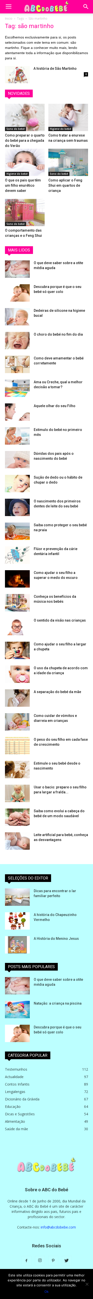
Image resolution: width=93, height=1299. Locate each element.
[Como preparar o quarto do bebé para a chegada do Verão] (25, 117)
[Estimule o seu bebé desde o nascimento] (17, 769)
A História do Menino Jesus (56, 939)
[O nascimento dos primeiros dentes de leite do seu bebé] (17, 507)
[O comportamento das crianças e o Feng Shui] (25, 212)
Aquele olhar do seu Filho (54, 406)
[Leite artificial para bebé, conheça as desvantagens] (17, 841)
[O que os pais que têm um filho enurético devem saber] (25, 162)
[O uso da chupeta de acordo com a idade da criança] (17, 674)
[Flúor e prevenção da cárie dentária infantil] (17, 555)
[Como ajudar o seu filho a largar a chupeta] (17, 650)
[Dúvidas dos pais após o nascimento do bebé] (17, 459)
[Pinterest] (53, 1261)
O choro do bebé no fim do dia (58, 334)
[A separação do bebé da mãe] (17, 698)
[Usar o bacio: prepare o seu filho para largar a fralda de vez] (17, 793)
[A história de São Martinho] (17, 74)
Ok (46, 1292)
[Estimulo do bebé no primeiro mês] (17, 436)
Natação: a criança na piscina (58, 1003)
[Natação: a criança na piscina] (17, 1009)
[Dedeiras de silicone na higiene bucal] (17, 316)
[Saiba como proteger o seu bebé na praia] (17, 531)
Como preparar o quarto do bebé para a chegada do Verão (25, 140)
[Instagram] (40, 1261)
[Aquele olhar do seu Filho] (17, 412)
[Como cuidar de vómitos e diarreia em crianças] (17, 722)
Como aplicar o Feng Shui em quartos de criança (65, 185)
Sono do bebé (15, 129)
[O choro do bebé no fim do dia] (17, 340)
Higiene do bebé (60, 129)
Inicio (8, 18)
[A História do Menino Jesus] (17, 944)
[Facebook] (26, 1261)
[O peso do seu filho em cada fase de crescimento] (17, 745)
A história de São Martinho (55, 68)
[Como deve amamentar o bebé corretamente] (17, 364)
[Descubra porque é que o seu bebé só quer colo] (17, 293)
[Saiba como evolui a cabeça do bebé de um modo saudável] (17, 817)
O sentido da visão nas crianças (60, 620)
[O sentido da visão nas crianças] (17, 626)
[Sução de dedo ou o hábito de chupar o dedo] (17, 483)
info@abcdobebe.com (58, 1227)
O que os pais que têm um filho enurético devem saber (23, 185)
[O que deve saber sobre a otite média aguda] (17, 269)
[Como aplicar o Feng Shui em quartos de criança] (68, 162)
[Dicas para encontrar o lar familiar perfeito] (17, 897)
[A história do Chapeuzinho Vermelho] (17, 921)
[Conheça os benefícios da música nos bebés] (17, 602)
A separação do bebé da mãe (57, 692)
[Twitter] (67, 1261)
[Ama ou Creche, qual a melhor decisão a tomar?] (17, 388)
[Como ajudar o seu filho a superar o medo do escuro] (17, 579)
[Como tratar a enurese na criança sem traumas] (68, 117)
